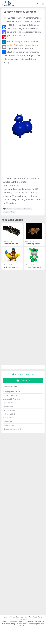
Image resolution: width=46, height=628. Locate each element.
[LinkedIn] (4, 42)
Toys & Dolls (8, 241)
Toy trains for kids (10, 243)
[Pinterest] (4, 37)
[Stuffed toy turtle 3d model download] (34, 231)
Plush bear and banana (12, 268)
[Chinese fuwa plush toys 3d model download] (34, 255)
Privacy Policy (37, 617)
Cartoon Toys (9, 212)
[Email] (4, 46)
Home (5, 617)
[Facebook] (4, 27)
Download (25, 380)
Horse (9, 209)
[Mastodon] (4, 32)
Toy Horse (25, 45)
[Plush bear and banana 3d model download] (12, 255)
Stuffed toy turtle (32, 243)
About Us (28, 617)
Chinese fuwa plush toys (33, 268)
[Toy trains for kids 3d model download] (12, 231)
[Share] (4, 51)
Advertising (23, 619)
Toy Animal (15, 45)
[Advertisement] (23, 90)
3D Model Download (16, 617)
